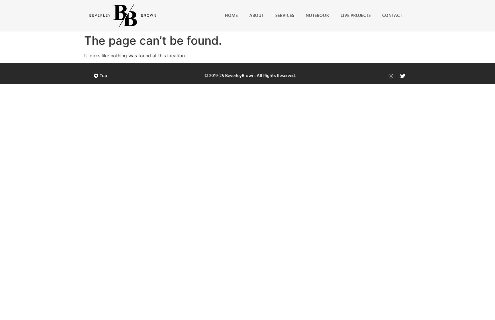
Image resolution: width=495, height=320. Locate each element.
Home (231, 15)
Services (284, 15)
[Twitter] (403, 76)
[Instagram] (391, 76)
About (256, 15)
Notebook (317, 15)
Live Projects (356, 15)
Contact (392, 15)
